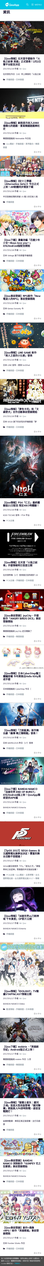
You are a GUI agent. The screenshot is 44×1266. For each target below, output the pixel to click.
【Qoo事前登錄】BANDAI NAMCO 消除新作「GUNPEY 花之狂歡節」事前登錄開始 (22, 1163)
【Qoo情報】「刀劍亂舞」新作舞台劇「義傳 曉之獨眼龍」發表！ (21, 732)
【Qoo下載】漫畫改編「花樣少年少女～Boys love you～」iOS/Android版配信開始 (21, 242)
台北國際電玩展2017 (24, 878)
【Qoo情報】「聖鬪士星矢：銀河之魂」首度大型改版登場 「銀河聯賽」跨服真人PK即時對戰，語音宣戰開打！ (21, 1107)
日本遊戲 (20, 79)
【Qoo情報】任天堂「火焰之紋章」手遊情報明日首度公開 (20, 564)
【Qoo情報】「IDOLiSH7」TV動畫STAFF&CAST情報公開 (21, 993)
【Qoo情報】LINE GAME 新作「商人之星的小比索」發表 (20, 354)
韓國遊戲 (20, 636)
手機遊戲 (10, 79)
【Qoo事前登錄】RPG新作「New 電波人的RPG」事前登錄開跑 (22, 297)
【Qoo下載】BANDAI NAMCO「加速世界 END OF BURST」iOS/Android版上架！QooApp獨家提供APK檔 (21, 793)
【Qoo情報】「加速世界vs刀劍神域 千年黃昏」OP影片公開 (21, 917)
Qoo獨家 (10, 144)
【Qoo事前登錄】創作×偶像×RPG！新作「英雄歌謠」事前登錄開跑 (21, 1230)
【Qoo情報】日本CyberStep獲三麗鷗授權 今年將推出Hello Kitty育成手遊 (22, 676)
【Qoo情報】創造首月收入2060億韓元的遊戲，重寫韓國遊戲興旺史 (21, 125)
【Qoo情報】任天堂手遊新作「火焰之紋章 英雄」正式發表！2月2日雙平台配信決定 (22, 61)
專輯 (37, 878)
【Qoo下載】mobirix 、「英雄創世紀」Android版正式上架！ (21, 1048)
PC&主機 (10, 520)
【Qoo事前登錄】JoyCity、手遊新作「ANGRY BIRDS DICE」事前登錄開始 (22, 618)
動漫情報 (10, 1009)
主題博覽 (29, 875)
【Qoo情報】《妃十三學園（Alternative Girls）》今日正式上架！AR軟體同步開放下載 (21, 184)
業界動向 (29, 144)
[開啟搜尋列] (27, 4)
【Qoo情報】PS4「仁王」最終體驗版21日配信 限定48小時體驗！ (21, 504)
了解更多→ (17, 1263)
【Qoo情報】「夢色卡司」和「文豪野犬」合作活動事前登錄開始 (21, 411)
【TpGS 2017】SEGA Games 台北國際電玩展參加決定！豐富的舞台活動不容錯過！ (21, 853)
